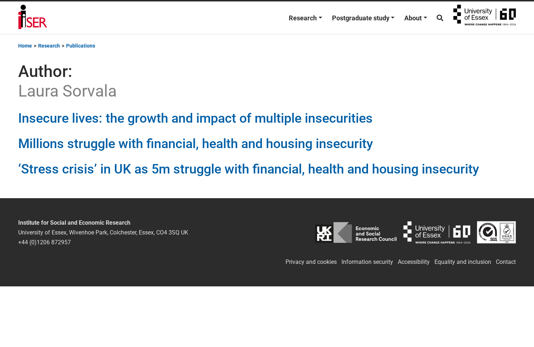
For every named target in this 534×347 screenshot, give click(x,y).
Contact (506, 261)
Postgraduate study (360, 18)
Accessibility (414, 261)
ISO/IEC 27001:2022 (496, 232)
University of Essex (484, 18)
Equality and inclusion (462, 261)
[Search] (440, 18)
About (413, 18)
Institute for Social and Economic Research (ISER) (32, 18)
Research (303, 18)
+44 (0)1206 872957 (44, 242)
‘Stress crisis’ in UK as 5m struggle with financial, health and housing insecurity (248, 169)
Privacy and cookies (311, 261)
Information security (367, 261)
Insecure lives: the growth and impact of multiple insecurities (195, 118)
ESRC (356, 232)
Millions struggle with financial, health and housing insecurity (195, 143)
